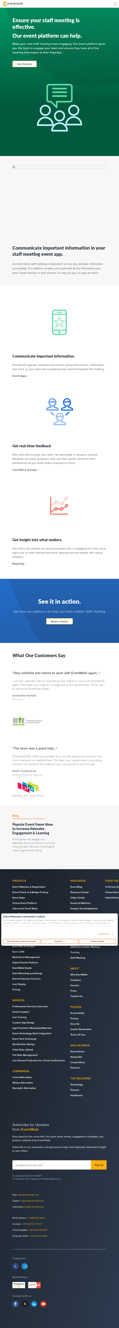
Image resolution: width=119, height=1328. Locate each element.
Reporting (18, 564)
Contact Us (76, 996)
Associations (77, 1051)
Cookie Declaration (81, 1029)
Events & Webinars (80, 903)
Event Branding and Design (27, 973)
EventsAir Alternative (24, 1088)
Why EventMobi (78, 974)
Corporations (77, 1062)
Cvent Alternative (22, 1077)
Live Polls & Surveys (24, 470)
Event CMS (18, 951)
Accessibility (77, 1012)
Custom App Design (23, 1022)
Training (74, 952)
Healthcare (76, 1095)
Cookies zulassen (97, 941)
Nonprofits (76, 1056)
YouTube (43, 1304)
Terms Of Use (77, 1034)
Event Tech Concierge (24, 1038)
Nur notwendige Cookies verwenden (21, 941)
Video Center (77, 897)
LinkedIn (34, 1304)
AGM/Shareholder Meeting (85, 946)
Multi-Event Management (26, 957)
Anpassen (58, 941)
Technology (76, 1084)
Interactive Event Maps (25, 908)
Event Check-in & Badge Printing (30, 892)
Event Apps (19, 376)
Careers (74, 985)
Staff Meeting (77, 957)
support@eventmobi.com (32, 1200)
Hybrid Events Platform (25, 962)
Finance (74, 1089)
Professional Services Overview (30, 1006)
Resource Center (79, 892)
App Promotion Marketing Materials (32, 1027)
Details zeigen (104, 934)
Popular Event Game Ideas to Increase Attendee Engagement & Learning (32, 828)
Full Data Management (24, 1055)
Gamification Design (23, 1044)
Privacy (74, 1018)
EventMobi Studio (22, 967)
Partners (75, 1067)
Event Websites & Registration (29, 886)
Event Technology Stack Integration (31, 1033)
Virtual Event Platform (24, 903)
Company (75, 979)
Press (73, 990)
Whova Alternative (22, 1082)
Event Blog (76, 886)
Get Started (24, 64)
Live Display (19, 984)
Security (74, 1023)
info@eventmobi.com (34, 1206)
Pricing (16, 989)
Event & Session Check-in (26, 978)
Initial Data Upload (22, 1049)
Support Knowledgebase (84, 908)
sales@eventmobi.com (28, 1194)
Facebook (15, 1304)
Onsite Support (20, 1011)
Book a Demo (59, 621)
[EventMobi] (13, 4)
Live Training (19, 1017)
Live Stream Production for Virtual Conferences (38, 1060)
